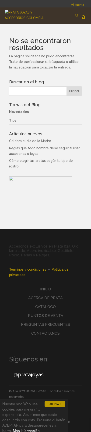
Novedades (19, 112)
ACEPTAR (54, 404)
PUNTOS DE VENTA (45, 315)
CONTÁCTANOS (45, 333)
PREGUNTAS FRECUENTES (45, 324)
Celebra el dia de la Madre (30, 141)
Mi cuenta (77, 5)
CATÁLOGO (45, 307)
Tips (12, 120)
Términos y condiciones (27, 269)
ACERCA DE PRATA (45, 298)
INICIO (45, 289)
